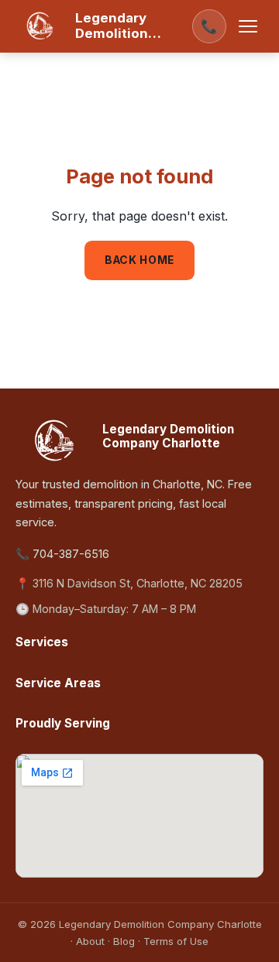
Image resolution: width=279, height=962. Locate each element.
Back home (139, 260)
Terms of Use (175, 941)
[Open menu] (248, 26)
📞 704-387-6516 (62, 553)
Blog (124, 941)
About (90, 941)
